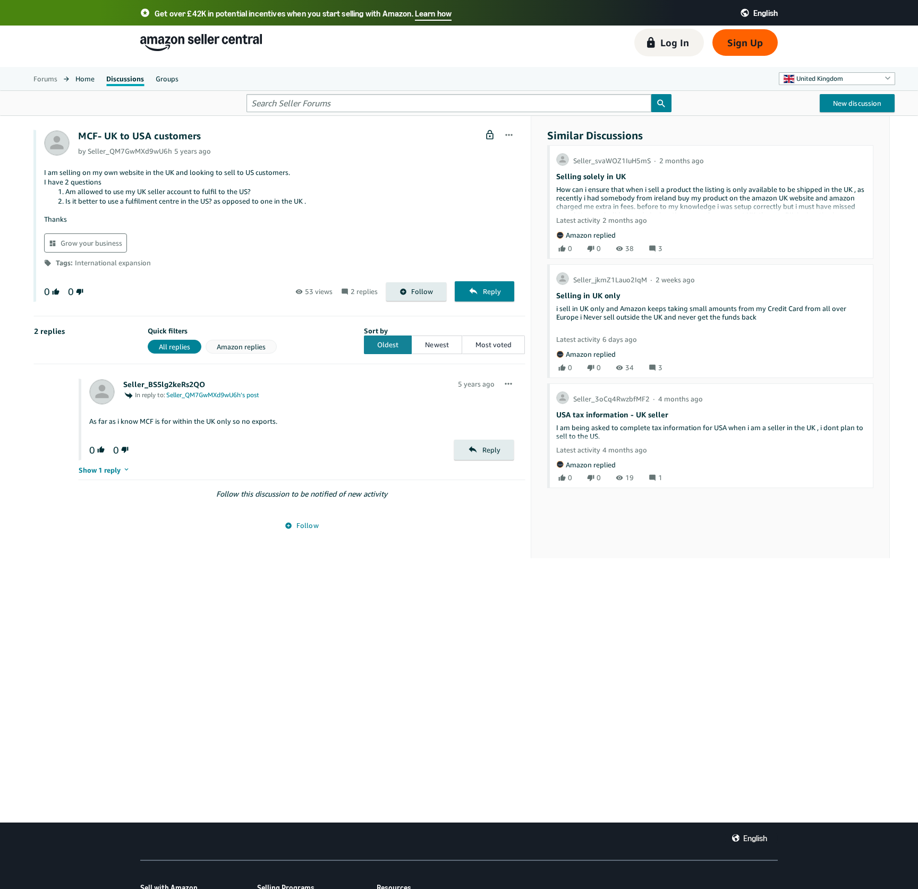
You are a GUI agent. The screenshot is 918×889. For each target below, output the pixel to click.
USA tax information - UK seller (612, 414)
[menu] (509, 135)
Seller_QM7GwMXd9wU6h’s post (212, 395)
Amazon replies (241, 346)
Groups (167, 78)
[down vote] (78, 291)
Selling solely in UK (591, 176)
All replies (174, 346)
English (755, 838)
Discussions (125, 78)
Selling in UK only (588, 295)
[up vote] (54, 291)
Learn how (433, 13)
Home (85, 78)
